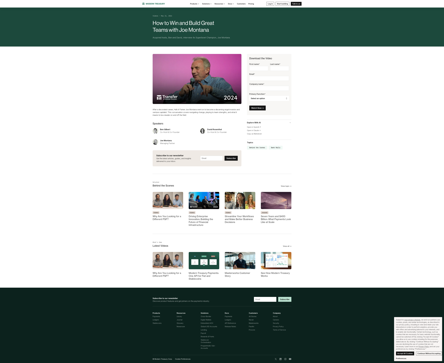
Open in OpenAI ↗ (254, 127)
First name (254, 64)
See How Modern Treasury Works (275, 274)
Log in (270, 4)
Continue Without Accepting (429, 353)
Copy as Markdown (254, 134)
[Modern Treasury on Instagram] (285, 359)
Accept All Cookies (405, 353)
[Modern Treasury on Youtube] (290, 359)
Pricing (251, 4)
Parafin (251, 326)
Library (179, 316)
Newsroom (181, 326)
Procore (252, 330)
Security (276, 323)
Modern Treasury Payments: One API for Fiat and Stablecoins (204, 276)
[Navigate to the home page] (153, 4)
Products (193, 4)
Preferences (401, 358)
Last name (275, 64)
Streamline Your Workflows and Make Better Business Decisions (239, 219)
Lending (204, 330)
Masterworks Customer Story (237, 274)
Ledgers (156, 320)
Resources (219, 4)
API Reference (230, 323)
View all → (287, 246)
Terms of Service (279, 330)
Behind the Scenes (257, 148)
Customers (241, 4)
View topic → (286, 186)
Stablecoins (157, 323)
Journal (264, 213)
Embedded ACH (207, 323)
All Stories (252, 316)
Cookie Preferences (183, 359)
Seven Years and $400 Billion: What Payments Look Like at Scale (276, 219)
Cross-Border (206, 316)
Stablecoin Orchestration (206, 341)
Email (252, 74)
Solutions (206, 4)
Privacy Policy (278, 326)
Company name (256, 84)
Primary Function (257, 94)
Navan (251, 320)
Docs (230, 4)
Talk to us (296, 4)
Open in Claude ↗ (254, 130)
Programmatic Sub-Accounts (208, 347)
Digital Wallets (206, 320)
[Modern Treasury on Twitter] (275, 359)
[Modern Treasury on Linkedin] (280, 359)
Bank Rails (275, 148)
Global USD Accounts (209, 326)
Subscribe (231, 158)
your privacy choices (412, 320)
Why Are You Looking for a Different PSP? (167, 218)
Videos (155, 16)
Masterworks (254, 323)
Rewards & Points (207, 337)
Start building (282, 4)
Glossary (180, 323)
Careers (276, 320)
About (275, 316)
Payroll (203, 333)
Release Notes (230, 326)
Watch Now (257, 108)
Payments (156, 316)
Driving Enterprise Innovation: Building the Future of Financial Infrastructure (201, 220)
